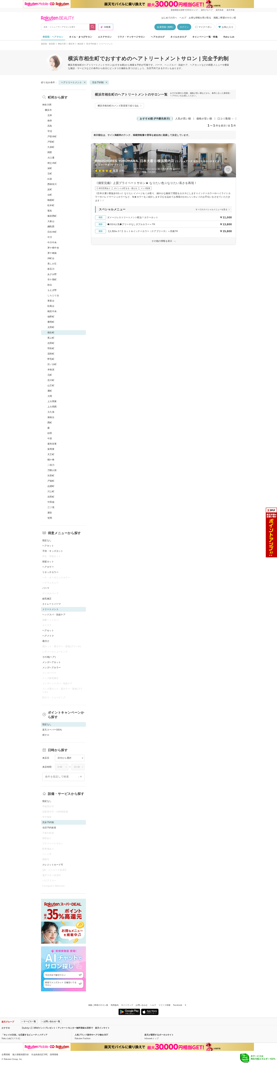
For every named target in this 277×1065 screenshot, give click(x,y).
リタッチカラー (50, 572)
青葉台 (50, 300)
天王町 (50, 454)
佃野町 (50, 316)
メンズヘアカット (51, 662)
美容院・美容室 (48, 44)
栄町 (49, 168)
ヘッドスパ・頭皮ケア (53, 614)
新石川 (50, 269)
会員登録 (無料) (165, 27)
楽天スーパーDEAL (52, 729)
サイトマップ (127, 1005)
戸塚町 (50, 481)
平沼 (49, 131)
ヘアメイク (48, 635)
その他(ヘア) (49, 657)
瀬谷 (49, 512)
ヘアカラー (48, 567)
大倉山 (50, 221)
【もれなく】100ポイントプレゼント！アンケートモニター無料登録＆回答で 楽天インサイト (65, 1028)
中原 (49, 438)
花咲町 (50, 353)
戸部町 (50, 141)
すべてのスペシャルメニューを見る (211, 209)
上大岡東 (52, 401)
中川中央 (52, 242)
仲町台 (50, 258)
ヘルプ (183, 17)
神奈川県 (62, 44)
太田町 (50, 327)
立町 (49, 173)
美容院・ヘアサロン (53, 36)
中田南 (50, 502)
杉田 (49, 433)
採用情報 (54, 1054)
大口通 (50, 157)
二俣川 (50, 465)
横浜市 (72, 44)
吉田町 (50, 343)
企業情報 (6, 1054)
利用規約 (115, 1005)
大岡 (49, 396)
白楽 (49, 179)
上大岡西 (52, 406)
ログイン (184, 27)
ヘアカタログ (158, 36)
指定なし (47, 540)
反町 (49, 189)
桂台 (49, 285)
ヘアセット (48, 630)
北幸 (49, 115)
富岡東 (50, 449)
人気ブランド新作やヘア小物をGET (91, 1035)
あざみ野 (52, 274)
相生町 (80, 44)
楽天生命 (219, 10)
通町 (49, 390)
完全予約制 (91, 44)
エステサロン (105, 36)
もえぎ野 (52, 290)
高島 (49, 126)
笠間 (49, 518)
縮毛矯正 (47, 598)
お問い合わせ (141, 1005)
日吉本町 (52, 232)
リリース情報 (165, 1005)
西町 (49, 422)
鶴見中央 (52, 311)
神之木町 (52, 163)
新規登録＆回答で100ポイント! (184, 10)
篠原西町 (52, 216)
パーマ (45, 588)
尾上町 (50, 337)
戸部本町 (52, 136)
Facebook (177, 1005)
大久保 (50, 412)
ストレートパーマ (51, 604)
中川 (49, 237)
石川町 (50, 380)
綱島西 (50, 226)
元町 (49, 375)
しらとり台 (53, 295)
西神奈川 (52, 184)
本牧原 (50, 369)
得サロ (45, 735)
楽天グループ (207, 10)
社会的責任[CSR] (39, 1054)
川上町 (50, 491)
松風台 (50, 306)
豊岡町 (50, 322)
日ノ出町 (52, 364)
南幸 (49, 120)
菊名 (49, 210)
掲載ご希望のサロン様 (225, 17)
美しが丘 (52, 263)
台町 (49, 194)
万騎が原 (52, 470)
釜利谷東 (52, 443)
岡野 (49, 152)
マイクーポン (205, 27)
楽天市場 (230, 10)
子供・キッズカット (52, 551)
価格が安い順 (204, 118)
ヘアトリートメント (94, 65)
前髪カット (48, 561)
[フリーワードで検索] (92, 27)
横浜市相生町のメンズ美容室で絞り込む (118, 105)
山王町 (50, 385)
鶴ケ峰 (50, 459)
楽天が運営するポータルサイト (159, 1035)
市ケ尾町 (52, 279)
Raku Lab (228, 36)
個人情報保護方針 (20, 1054)
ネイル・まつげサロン (80, 36)
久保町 (50, 147)
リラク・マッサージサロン (131, 36)
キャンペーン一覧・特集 (205, 36)
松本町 (50, 205)
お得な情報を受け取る (200, 17)
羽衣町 (50, 348)
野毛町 (50, 359)
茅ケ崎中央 (53, 247)
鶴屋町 (50, 200)
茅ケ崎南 (52, 253)
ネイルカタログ (178, 36)
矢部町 (50, 475)
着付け (45, 641)
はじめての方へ (169, 17)
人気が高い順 (183, 118)
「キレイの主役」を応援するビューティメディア (24, 1035)
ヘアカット (48, 545)
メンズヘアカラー (51, 667)
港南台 (50, 417)
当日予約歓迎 (49, 827)
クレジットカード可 (52, 864)
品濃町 (50, 486)
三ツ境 (50, 507)
